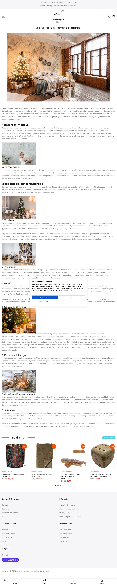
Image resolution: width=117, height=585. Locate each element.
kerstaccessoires (36, 133)
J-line (4, 541)
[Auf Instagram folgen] (7, 554)
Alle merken (64, 537)
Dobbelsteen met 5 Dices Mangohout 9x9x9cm (99, 475)
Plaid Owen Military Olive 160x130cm (41, 475)
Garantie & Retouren (67, 505)
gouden (53, 175)
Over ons (5, 509)
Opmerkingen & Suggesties (70, 517)
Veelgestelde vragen (10, 513)
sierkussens (14, 175)
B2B (3, 517)
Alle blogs (63, 541)
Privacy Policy (64, 513)
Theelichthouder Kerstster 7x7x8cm (13, 475)
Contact (5, 505)
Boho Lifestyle (65, 472)
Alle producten (65, 530)
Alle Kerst (108, 437)
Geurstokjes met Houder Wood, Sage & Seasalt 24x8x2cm (70, 476)
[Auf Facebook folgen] (3, 554)
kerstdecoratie (55, 187)
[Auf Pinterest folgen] (11, 554)
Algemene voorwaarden (69, 509)
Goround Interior (8, 534)
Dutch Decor (36, 472)
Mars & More (7, 472)
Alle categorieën (65, 534)
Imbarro (5, 530)
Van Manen (93, 472)
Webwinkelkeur (58, 6)
